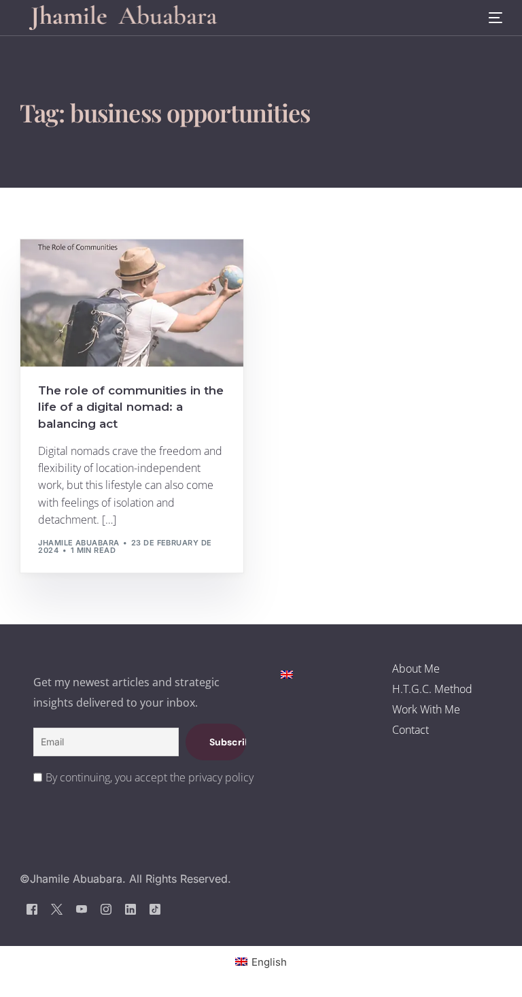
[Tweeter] (56, 908)
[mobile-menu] (487, 18)
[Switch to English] (287, 674)
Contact (410, 729)
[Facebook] (32, 908)
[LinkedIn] (130, 908)
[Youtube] (81, 908)
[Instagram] (106, 908)
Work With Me (426, 709)
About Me (416, 668)
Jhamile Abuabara (78, 542)
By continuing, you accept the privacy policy (150, 777)
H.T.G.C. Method (432, 688)
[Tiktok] (155, 908)
